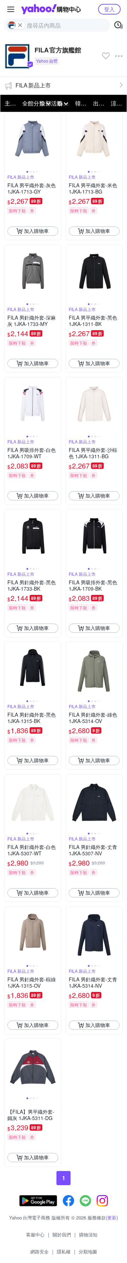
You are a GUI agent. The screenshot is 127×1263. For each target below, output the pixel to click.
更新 (111, 1217)
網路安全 (39, 1251)
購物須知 (88, 1234)
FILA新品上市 (33, 85)
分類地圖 (88, 1251)
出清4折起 (100, 103)
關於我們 (62, 1234)
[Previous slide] (9, 141)
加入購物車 (36, 230)
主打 (10, 103)
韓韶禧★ (82, 103)
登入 (109, 9)
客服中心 (35, 1234)
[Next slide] (56, 141)
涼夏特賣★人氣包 (117, 103)
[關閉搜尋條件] (20, 25)
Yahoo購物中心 (51, 9)
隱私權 (64, 1251)
